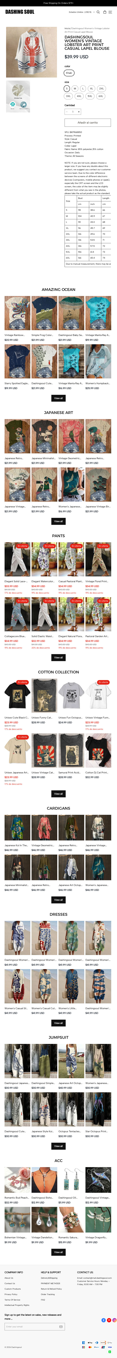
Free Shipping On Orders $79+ (59, 3)
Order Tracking (48, 1294)
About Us (9, 1278)
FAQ (43, 1300)
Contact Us (10, 1283)
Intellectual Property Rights (17, 1305)
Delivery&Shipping (49, 1278)
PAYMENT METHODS (50, 1283)
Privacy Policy (11, 1294)
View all (58, 398)
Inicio (67, 28)
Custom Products (13, 1289)
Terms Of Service (12, 1300)
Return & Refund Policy (51, 1289)
